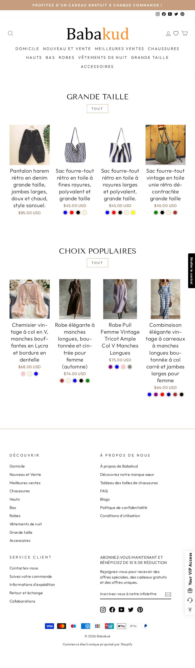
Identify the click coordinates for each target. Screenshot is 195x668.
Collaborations (22, 601)
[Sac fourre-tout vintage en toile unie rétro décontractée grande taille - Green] (156, 212)
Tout (97, 108)
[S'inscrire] (168, 594)
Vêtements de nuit (102, 57)
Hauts (34, 57)
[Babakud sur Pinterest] (140, 609)
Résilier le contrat (192, 270)
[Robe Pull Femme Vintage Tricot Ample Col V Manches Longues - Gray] (129, 367)
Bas (50, 57)
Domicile (27, 48)
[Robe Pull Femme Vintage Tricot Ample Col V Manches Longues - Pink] (123, 367)
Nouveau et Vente (67, 48)
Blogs (105, 499)
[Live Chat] (190, 600)
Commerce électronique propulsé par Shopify (97, 644)
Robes (67, 57)
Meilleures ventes (119, 48)
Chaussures (164, 48)
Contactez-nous (24, 568)
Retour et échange (26, 592)
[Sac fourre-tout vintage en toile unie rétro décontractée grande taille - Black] (162, 212)
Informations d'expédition (32, 584)
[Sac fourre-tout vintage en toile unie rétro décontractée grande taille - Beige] (168, 212)
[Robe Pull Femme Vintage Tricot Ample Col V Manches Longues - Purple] (110, 367)
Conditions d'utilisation (120, 515)
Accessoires (97, 66)
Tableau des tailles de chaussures (129, 482)
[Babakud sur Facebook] (112, 609)
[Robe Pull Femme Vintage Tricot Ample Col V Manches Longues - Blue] (117, 367)
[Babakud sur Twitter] (131, 609)
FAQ (104, 490)
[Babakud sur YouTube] (121, 609)
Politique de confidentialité (123, 507)
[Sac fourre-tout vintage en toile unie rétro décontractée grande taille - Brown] (175, 212)
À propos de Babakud (119, 466)
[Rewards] (190, 591)
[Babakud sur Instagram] (103, 609)
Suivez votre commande (31, 576)
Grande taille (150, 57)
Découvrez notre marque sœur (127, 474)
